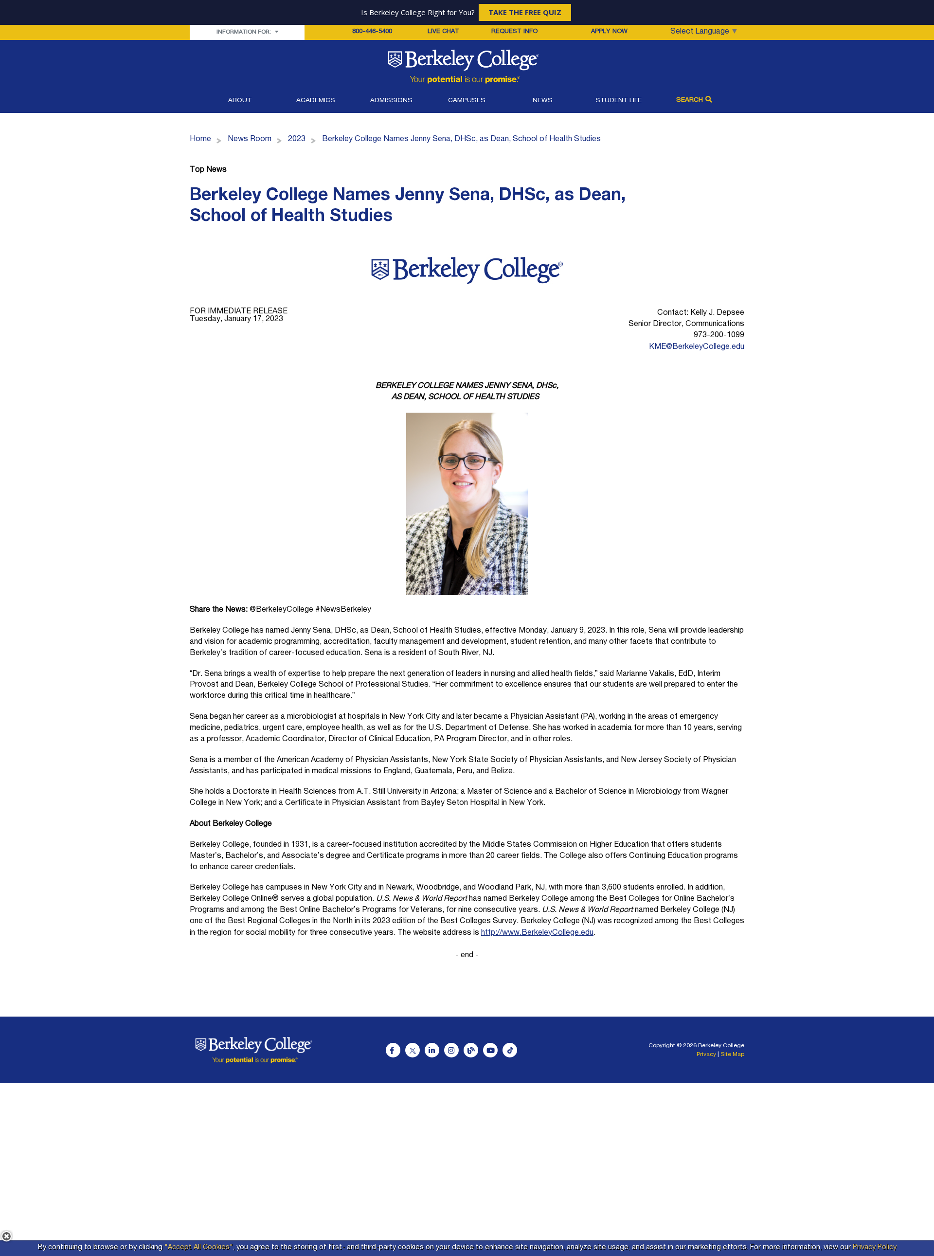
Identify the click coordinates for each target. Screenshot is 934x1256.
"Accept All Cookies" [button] (198, 1247)
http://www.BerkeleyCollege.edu (537, 933)
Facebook (393, 1050)
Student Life (618, 100)
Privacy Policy (875, 1247)
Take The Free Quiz (524, 12)
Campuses (466, 100)
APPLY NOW (609, 32)
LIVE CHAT (443, 32)
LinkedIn (432, 1050)
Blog (471, 1050)
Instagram (451, 1050)
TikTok (510, 1050)
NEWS (543, 100)
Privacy (706, 1054)
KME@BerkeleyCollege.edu (696, 347)
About (239, 100)
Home (200, 140)
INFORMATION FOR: (244, 32)
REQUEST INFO (514, 32)
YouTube (490, 1050)
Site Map (732, 1054)
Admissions (391, 100)
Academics (315, 100)
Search (689, 100)
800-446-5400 (372, 32)
